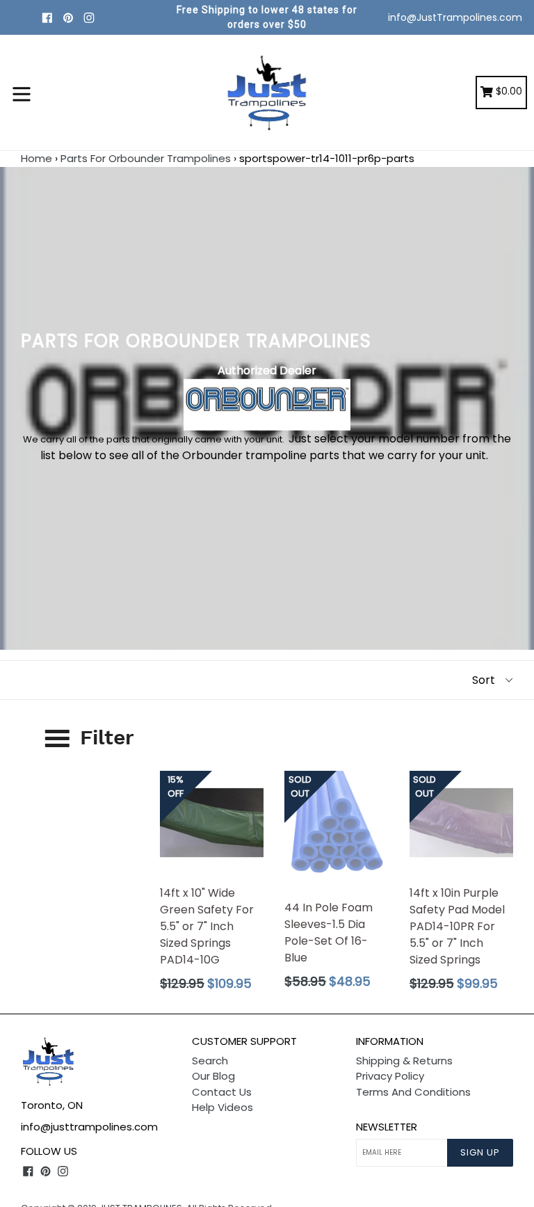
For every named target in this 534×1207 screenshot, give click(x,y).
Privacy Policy (390, 1076)
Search (210, 1060)
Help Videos (222, 1107)
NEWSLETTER (386, 1127)
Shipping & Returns (404, 1060)
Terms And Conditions (413, 1092)
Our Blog (213, 1076)
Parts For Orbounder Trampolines (145, 158)
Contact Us (222, 1092)
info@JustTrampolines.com (455, 17)
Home (36, 158)
